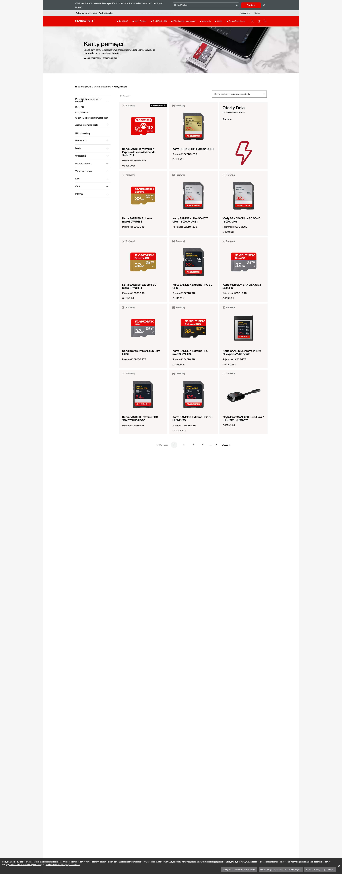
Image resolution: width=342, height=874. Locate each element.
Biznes (257, 13)
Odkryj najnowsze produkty (94, 13)
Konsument (245, 13)
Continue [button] (251, 5)
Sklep (219, 21)
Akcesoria (206, 21)
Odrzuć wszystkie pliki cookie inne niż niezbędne (280, 869)
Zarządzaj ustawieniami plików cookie (239, 869)
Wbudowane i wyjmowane (184, 21)
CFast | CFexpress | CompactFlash (91, 117)
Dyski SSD (123, 21)
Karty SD (79, 107)
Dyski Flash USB (160, 21)
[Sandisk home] (85, 20)
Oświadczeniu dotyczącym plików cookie (63, 864)
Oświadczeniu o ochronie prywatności (25, 864)
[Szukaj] (265, 21)
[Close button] (264, 5)
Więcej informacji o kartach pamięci (100, 58)
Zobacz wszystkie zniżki (86, 125)
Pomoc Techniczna (236, 21)
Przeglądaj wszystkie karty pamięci (88, 100)
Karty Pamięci (140, 21)
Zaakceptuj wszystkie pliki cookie (320, 869)
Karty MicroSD (82, 112)
